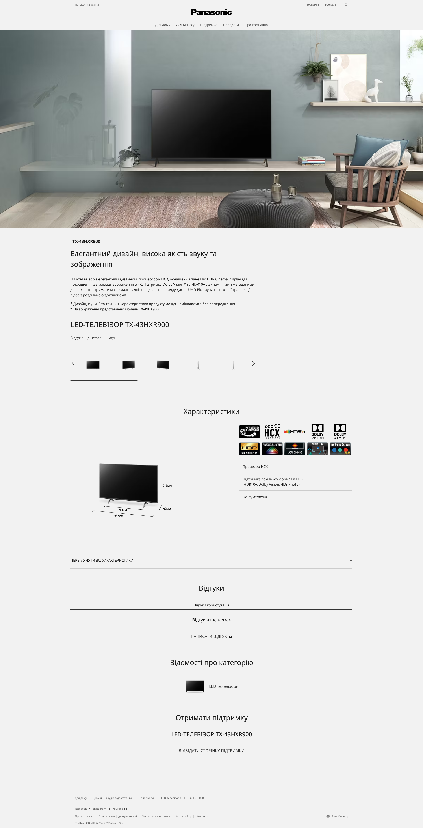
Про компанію (84, 816)
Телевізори (146, 798)
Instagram (99, 809)
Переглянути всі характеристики (101, 560)
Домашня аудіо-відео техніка (113, 798)
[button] (93, 363)
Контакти (203, 816)
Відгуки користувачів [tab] (212, 605)
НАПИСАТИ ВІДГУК (209, 636)
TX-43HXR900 (197, 798)
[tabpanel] (211, 630)
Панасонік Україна (87, 4)
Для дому (81, 798)
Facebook (81, 809)
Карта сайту (183, 816)
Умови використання (156, 816)
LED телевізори (171, 798)
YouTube (118, 809)
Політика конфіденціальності (118, 816)
